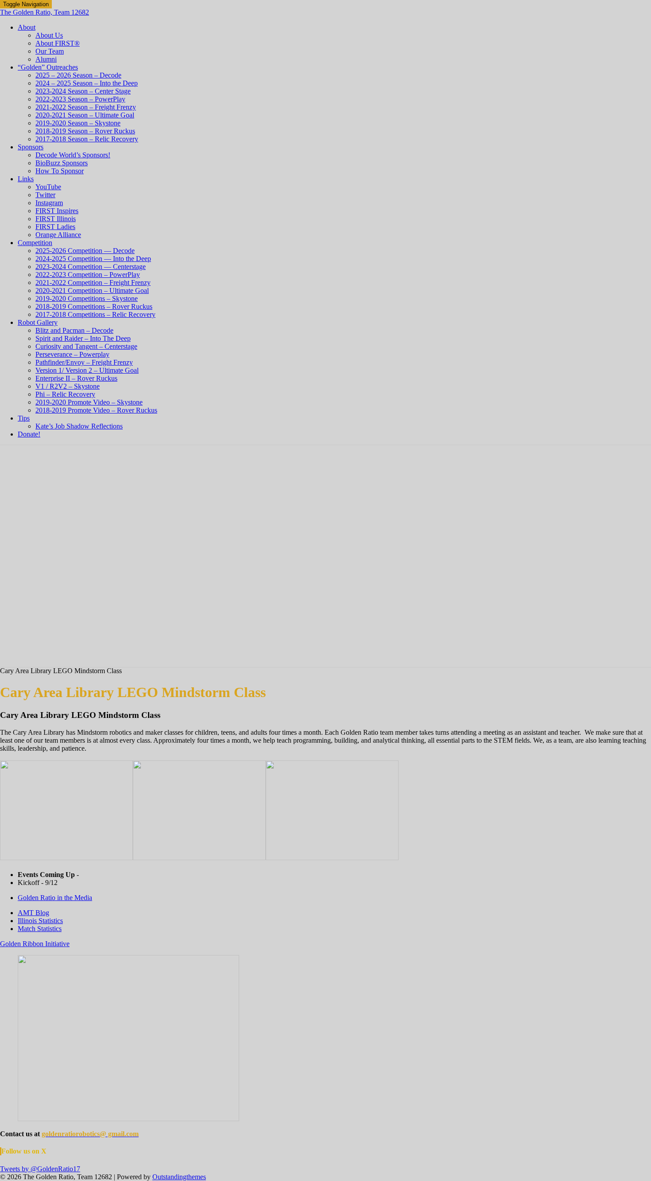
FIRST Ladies (55, 226)
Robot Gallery (38, 322)
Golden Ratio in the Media (55, 897)
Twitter (45, 195)
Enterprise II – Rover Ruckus (76, 378)
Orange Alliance (58, 234)
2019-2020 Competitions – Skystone (86, 298)
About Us (49, 35)
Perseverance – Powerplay (72, 354)
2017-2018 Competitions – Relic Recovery (95, 314)
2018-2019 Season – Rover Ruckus (85, 131)
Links (26, 179)
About (26, 27)
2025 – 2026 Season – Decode (78, 75)
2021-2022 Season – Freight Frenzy (85, 107)
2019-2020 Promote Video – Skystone (89, 402)
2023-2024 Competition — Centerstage (90, 266)
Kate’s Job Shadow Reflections (79, 426)
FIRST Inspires (56, 210)
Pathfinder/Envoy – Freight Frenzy (84, 362)
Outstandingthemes (179, 1177)
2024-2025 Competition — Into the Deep (93, 258)
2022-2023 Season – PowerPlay (80, 99)
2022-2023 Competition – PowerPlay (87, 274)
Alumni (46, 59)
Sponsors (30, 147)
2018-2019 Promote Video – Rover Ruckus (96, 410)
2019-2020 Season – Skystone (77, 123)
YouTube (48, 187)
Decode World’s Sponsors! (72, 155)
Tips (24, 418)
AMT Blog (33, 912)
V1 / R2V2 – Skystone (67, 386)
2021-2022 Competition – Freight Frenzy (93, 282)
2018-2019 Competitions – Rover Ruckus (93, 306)
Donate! (29, 434)
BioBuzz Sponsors (61, 163)
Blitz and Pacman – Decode (74, 330)
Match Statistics (40, 928)
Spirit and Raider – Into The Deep (83, 338)
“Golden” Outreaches (48, 67)
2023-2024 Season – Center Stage (83, 91)
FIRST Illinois (55, 218)
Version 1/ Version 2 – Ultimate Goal (87, 370)
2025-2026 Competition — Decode (85, 250)
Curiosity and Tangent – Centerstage (86, 346)
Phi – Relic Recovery (65, 394)
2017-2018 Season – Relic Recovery (86, 139)
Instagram (49, 203)
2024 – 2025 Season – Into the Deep (86, 83)
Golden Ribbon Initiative (35, 943)
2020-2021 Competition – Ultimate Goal (92, 290)
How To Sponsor (59, 171)
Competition (35, 242)
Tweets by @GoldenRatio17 (40, 1169)
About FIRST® (57, 43)
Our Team (49, 51)
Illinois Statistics (40, 920)
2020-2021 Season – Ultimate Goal (84, 115)
